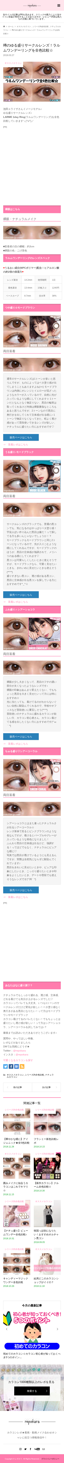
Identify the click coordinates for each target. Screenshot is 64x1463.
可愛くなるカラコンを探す (18, 1060)
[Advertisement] (32, 166)
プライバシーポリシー (50, 1459)
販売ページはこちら (21, 437)
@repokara (19, 1050)
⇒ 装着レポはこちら (15, 444)
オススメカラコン (15, 1075)
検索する (32, 1391)
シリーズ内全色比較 (34, 1075)
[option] (32, 1334)
